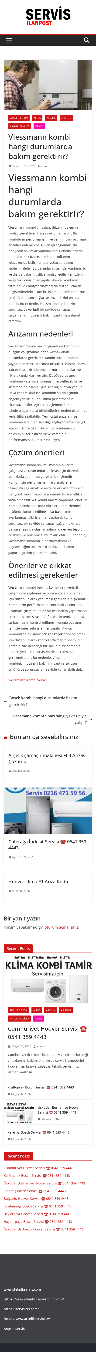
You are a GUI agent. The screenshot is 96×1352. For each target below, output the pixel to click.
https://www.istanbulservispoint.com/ (34, 1299)
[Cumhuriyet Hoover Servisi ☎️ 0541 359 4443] (48, 979)
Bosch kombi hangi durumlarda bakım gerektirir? (43, 701)
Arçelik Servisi (15, 1328)
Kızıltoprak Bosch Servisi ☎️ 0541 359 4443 (40, 1087)
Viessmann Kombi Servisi (28, 680)
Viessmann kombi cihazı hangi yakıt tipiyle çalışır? (49, 719)
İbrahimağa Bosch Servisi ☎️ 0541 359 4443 (37, 1206)
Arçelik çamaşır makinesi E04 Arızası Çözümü (47, 758)
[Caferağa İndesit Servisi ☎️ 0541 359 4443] (48, 790)
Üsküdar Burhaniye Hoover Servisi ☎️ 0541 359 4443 (59, 1110)
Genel (39, 126)
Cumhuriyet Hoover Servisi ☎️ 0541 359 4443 (47, 1033)
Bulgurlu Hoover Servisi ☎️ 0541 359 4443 (36, 1198)
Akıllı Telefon (19, 117)
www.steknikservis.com (22, 1289)
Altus (37, 117)
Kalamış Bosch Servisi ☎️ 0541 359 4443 (38, 1132)
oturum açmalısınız (61, 927)
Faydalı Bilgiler (19, 126)
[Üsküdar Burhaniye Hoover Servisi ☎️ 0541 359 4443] (19, 1113)
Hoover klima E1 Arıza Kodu (38, 881)
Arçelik (51, 117)
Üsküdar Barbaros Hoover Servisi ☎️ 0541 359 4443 (43, 1229)
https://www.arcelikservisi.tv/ (27, 1318)
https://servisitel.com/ (21, 1309)
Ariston (66, 117)
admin (45, 166)
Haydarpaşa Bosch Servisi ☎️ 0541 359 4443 (38, 1221)
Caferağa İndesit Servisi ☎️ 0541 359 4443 (47, 844)
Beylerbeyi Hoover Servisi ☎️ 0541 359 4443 (37, 1214)
